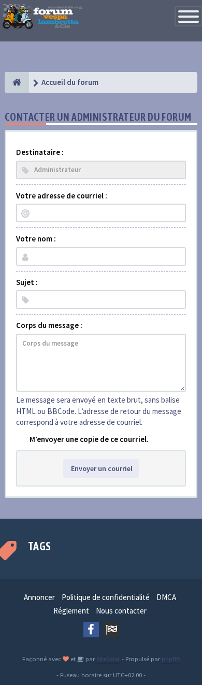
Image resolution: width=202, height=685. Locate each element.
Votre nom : (36, 239)
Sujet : (27, 282)
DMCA (166, 597)
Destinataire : (40, 152)
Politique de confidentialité (106, 597)
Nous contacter (121, 611)
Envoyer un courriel (101, 468)
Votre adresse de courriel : (61, 196)
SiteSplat (107, 658)
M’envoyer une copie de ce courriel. (89, 439)
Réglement (71, 611)
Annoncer (39, 597)
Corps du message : (49, 325)
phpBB (171, 658)
